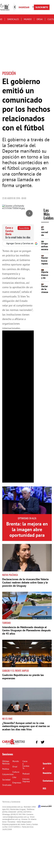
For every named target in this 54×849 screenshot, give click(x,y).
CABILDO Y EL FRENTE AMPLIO (15, 670)
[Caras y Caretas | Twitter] (42, 742)
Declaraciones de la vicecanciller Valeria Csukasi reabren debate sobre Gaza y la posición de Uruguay (25, 582)
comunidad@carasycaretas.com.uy (16, 817)
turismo (6, 623)
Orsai (40, 19)
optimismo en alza (27, 518)
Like (14, 777)
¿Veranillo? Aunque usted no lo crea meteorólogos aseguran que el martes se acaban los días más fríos (26, 726)
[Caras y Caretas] (13, 744)
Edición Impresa (26, 780)
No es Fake (7, 718)
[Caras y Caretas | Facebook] (37, 742)
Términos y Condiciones (11, 802)
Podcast (26, 773)
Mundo (28, 19)
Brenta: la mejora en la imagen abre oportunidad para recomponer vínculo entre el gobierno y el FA (27, 538)
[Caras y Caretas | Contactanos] (48, 742)
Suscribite (24, 228)
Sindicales (13, 19)
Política (5, 769)
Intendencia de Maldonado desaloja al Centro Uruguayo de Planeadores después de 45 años (26, 630)
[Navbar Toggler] (8, 7)
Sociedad (6, 779)
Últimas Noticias (6, 762)
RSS (44, 788)
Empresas (16, 782)
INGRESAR (24, 7)
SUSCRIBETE (41, 7)
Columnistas (8, 774)
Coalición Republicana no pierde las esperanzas (23, 676)
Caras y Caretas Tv (25, 765)
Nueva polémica (10, 575)
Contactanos (48, 780)
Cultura (15, 772)
